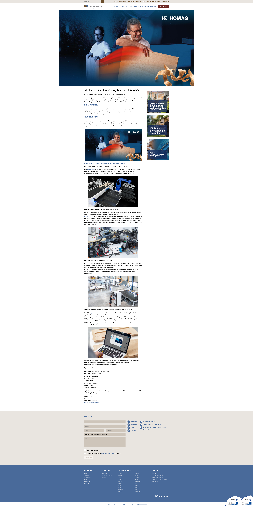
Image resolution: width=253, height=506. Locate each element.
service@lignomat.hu (136, 1)
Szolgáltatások (132, 6)
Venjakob (137, 477)
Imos (136, 489)
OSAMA (137, 487)
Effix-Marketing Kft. (143, 504)
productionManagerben (97, 313)
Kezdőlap (154, 473)
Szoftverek (103, 477)
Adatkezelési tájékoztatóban (108, 453)
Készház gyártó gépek (106, 475)
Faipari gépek (104, 473)
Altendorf (120, 475)
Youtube (133, 430)
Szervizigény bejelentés (157, 475)
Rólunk (116, 6)
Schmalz (120, 487)
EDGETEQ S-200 (88, 216)
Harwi (119, 477)
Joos (136, 483)
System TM (137, 491)
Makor (136, 485)
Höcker (119, 483)
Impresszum (155, 481)
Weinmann (120, 489)
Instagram (134, 424)
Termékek (122, 6)
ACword (120, 481)
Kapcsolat (153, 6)
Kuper (119, 485)
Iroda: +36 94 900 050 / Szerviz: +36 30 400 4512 (157, 1)
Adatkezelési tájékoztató (157, 477)
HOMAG (120, 473)
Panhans (120, 479)
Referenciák (145, 6)
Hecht (136, 475)
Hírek (139, 6)
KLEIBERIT (120, 491)
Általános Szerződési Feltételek (159, 479)
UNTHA (136, 479)
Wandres (137, 473)
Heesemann (137, 481)
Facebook (134, 421)
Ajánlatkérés (163, 6)
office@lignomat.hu (121, 1)
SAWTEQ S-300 (91, 169)
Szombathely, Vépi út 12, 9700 (152, 424)
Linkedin (133, 427)
